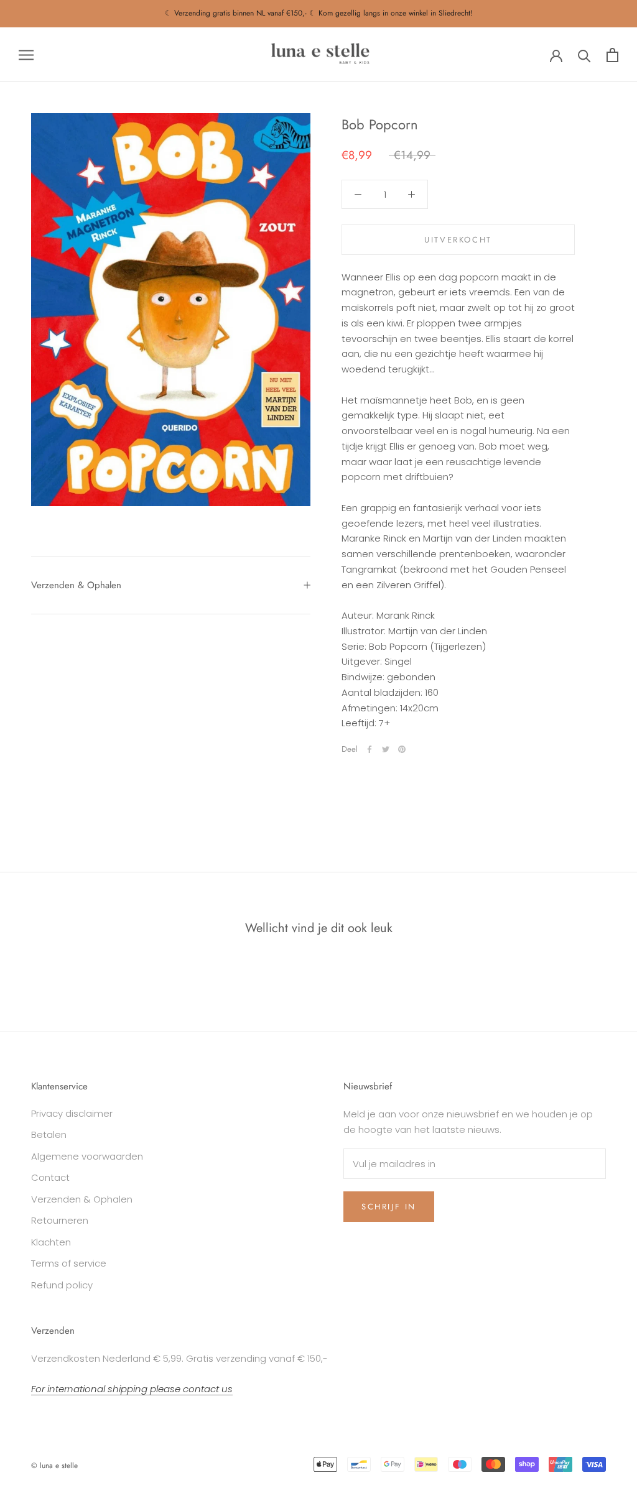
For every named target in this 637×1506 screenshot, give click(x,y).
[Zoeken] (584, 55)
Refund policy (62, 1284)
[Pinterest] (402, 749)
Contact (50, 1177)
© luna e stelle (54, 1465)
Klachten (51, 1242)
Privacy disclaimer (72, 1113)
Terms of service (68, 1263)
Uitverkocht (458, 240)
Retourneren (59, 1220)
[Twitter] (385, 749)
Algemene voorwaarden (87, 1156)
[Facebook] (369, 749)
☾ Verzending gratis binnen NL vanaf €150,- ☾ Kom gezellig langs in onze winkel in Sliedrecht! (319, 13)
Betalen (49, 1134)
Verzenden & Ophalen (76, 585)
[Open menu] (26, 54)
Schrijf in (388, 1207)
